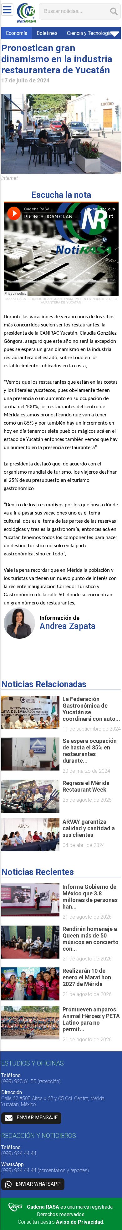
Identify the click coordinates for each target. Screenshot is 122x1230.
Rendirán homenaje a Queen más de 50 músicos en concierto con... (91, 939)
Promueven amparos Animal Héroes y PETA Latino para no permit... (91, 1019)
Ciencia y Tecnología (89, 33)
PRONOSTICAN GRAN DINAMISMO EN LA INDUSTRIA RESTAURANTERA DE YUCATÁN (73, 300)
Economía (16, 33)
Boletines (47, 33)
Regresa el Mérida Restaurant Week (86, 786)
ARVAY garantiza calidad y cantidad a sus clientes (89, 828)
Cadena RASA (15, 299)
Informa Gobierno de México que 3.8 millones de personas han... (90, 896)
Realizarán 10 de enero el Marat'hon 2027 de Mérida (87, 977)
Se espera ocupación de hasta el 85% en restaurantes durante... (90, 750)
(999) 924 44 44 (18, 1153)
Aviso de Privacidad (79, 1222)
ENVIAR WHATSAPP (38, 1184)
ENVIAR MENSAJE (37, 1118)
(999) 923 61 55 (18, 1081)
